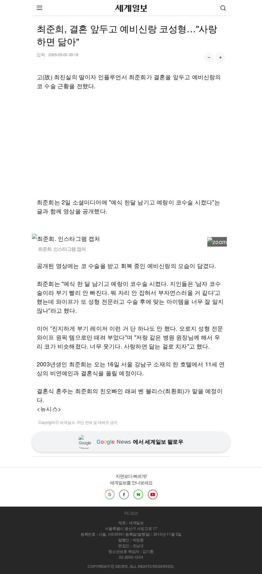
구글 (109, 494)
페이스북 (124, 494)
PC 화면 (131, 513)
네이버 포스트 (138, 494)
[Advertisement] (131, 143)
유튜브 (153, 494)
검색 (223, 8)
